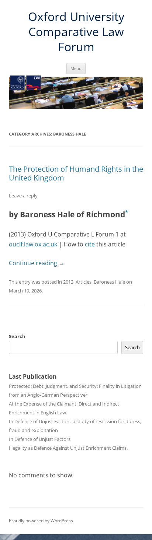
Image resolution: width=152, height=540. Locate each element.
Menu (76, 68)
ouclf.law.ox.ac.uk (33, 244)
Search (17, 336)
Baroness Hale (109, 281)
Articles (83, 281)
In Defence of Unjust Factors (39, 439)
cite (90, 244)
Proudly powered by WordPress (41, 521)
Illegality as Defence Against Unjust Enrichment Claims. (68, 448)
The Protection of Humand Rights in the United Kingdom (76, 173)
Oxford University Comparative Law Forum (76, 31)
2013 (68, 281)
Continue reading (37, 263)
